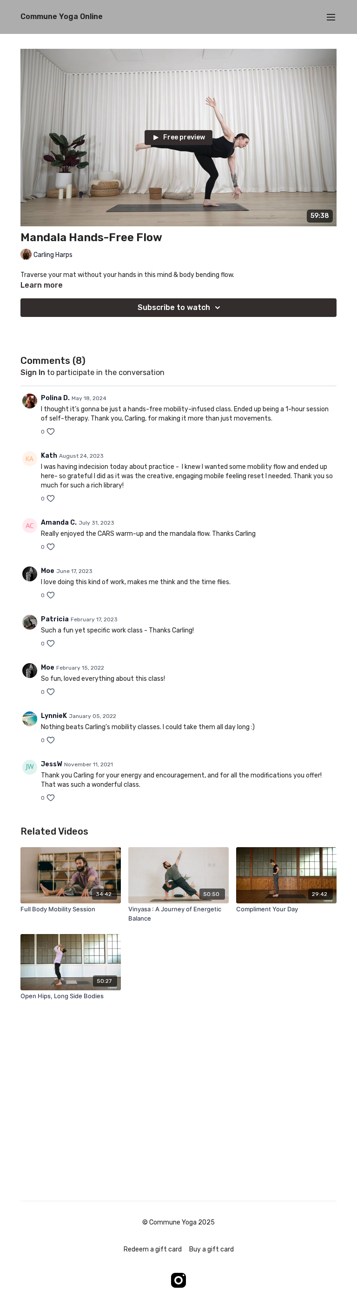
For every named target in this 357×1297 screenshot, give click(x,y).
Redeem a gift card (153, 1249)
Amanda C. (59, 523)
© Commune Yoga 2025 (178, 1222)
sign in (32, 372)
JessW (51, 764)
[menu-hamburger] (331, 17)
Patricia (55, 619)
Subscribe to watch (174, 307)
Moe (47, 571)
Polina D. (55, 398)
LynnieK (54, 716)
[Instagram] (178, 1280)
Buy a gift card (211, 1249)
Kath (49, 456)
